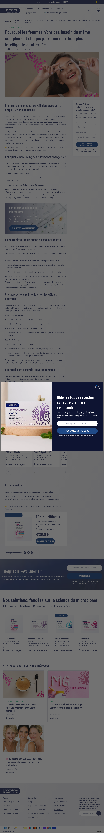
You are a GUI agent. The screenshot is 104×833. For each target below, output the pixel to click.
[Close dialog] (98, 387)
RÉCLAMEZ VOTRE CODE (77, 431)
